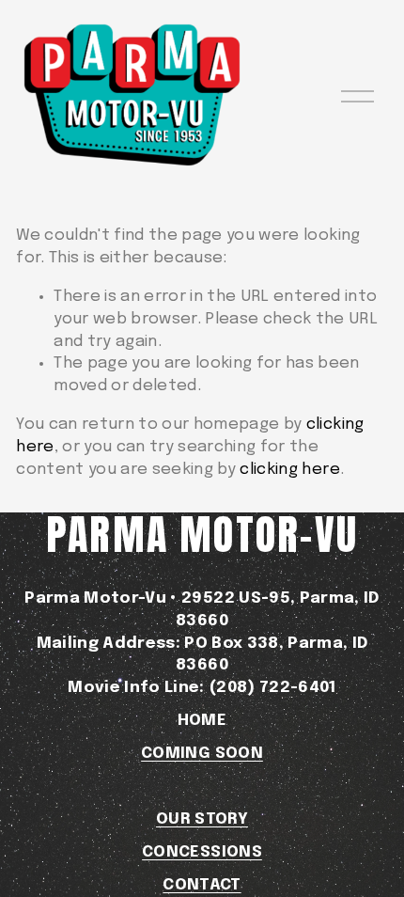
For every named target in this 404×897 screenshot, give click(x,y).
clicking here (289, 470)
